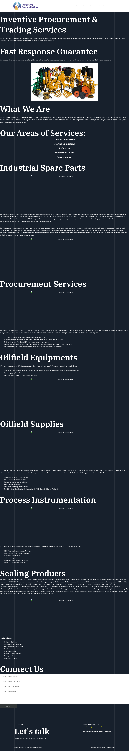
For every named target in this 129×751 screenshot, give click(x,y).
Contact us (102, 6)
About (85, 6)
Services (92, 6)
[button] (92, 6)
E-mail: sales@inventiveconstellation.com (96, 727)
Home (78, 6)
